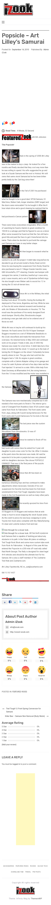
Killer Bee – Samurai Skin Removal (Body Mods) (25, 716)
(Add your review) (9, 744)
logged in (16, 764)
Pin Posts (37, 872)
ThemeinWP (36, 898)
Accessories (8, 866)
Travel (28, 872)
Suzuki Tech (43, 866)
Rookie (33, 866)
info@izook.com (16, 627)
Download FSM (17, 872)
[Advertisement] (25, 82)
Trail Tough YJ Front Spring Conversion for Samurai (23, 710)
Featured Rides (19, 692)
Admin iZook (14, 622)
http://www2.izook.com (19, 632)
